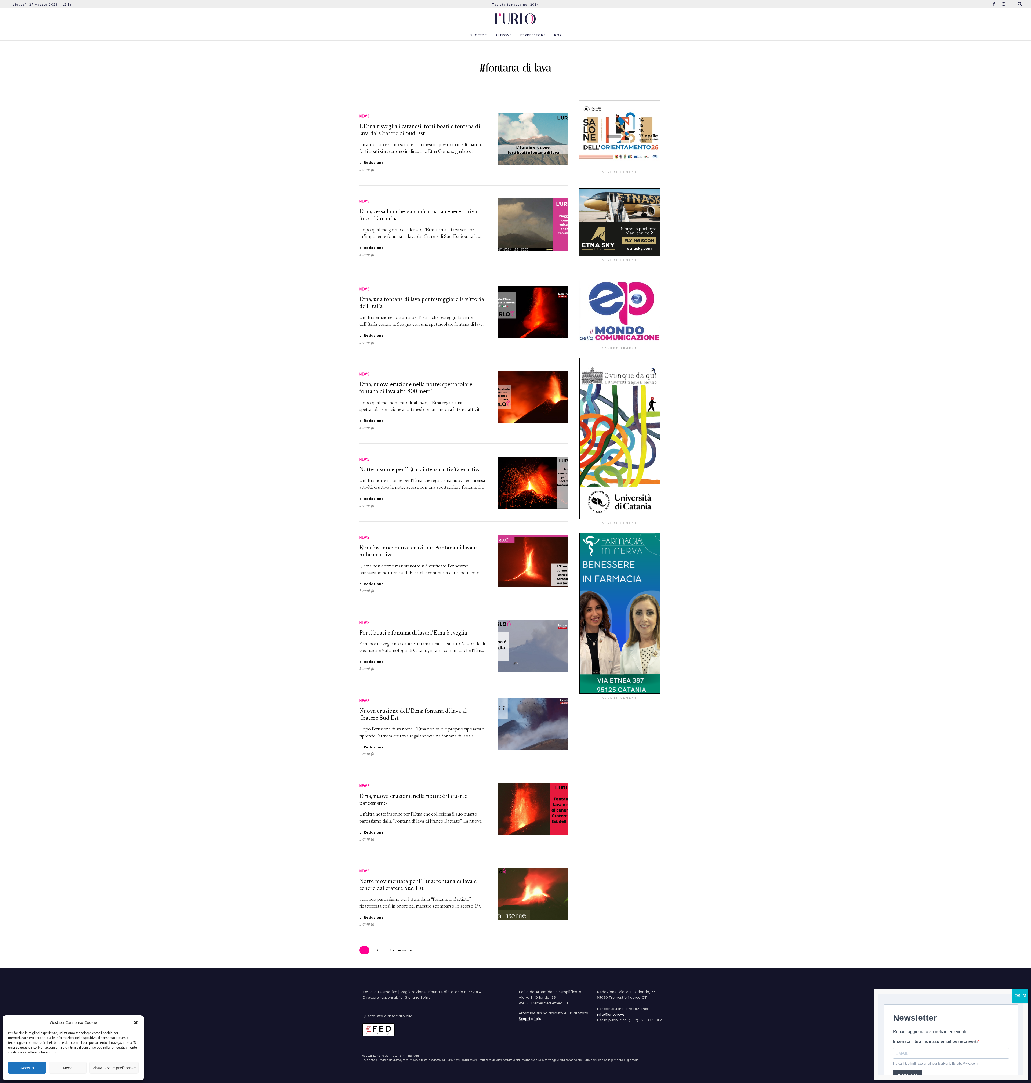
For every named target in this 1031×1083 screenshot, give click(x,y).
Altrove (503, 35)
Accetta (27, 1067)
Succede (478, 35)
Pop (558, 35)
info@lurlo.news (611, 1014)
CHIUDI (1020, 995)
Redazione (374, 162)
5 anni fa (366, 169)
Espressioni (533, 35)
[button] (136, 1022)
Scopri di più (530, 1018)
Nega (67, 1067)
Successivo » (401, 950)
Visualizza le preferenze (114, 1067)
